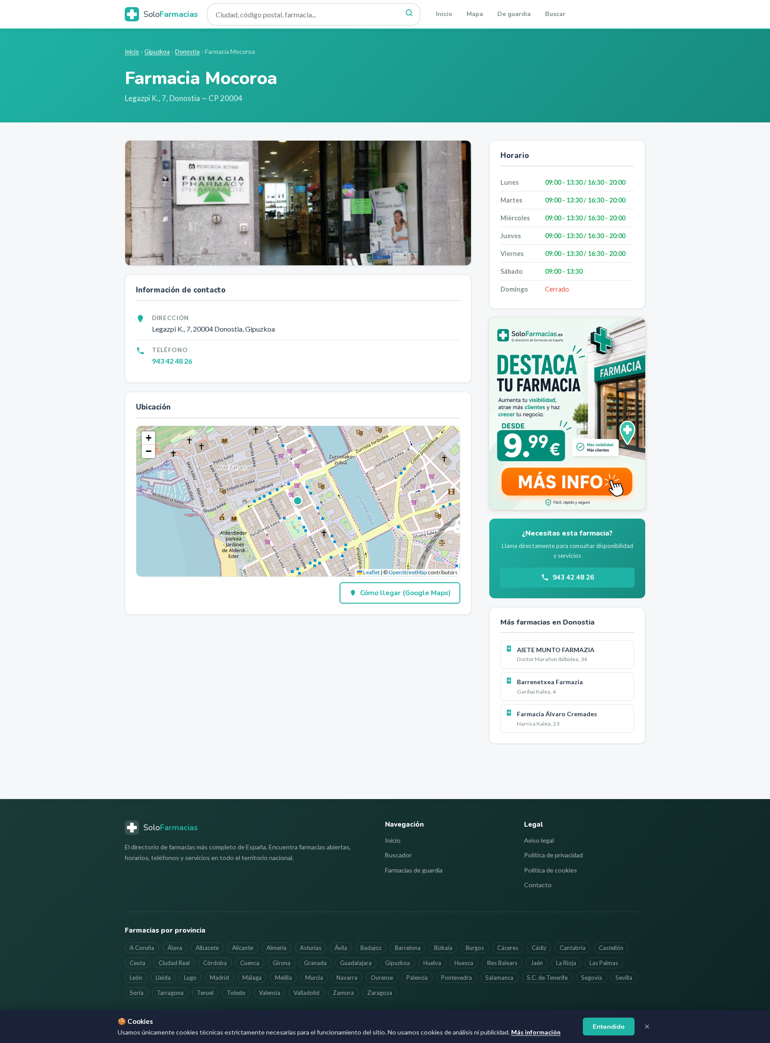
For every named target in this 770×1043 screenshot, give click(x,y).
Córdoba (215, 962)
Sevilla (623, 977)
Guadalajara (356, 962)
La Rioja (566, 962)
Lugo (190, 977)
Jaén (537, 962)
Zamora (343, 992)
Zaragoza (379, 992)
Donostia (187, 51)
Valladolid (306, 992)
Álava (175, 947)
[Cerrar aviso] (647, 1026)
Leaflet (371, 572)
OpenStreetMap (408, 572)
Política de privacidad (553, 855)
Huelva (432, 962)
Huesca (464, 962)
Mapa (475, 14)
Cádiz (539, 947)
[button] (298, 501)
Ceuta (137, 962)
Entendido (609, 1026)
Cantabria (573, 947)
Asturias (310, 947)
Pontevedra (456, 977)
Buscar (555, 14)
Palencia (417, 977)
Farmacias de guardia (413, 870)
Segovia (591, 977)
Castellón (611, 947)
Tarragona (170, 992)
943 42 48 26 (172, 361)
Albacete (207, 947)
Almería (276, 947)
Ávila (341, 947)
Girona (282, 962)
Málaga (252, 977)
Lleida (163, 977)
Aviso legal (539, 840)
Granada (315, 962)
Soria (136, 992)
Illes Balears (502, 962)
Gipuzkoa (157, 51)
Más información (536, 1032)
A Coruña (142, 947)
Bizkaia (443, 947)
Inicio (444, 14)
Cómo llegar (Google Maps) (405, 592)
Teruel (205, 992)
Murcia (314, 977)
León (136, 977)
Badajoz (370, 947)
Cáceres (507, 947)
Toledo (236, 992)
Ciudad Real (174, 962)
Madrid (219, 977)
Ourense (382, 977)
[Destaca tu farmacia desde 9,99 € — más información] (567, 414)
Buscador (398, 855)
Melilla (283, 977)
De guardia (514, 14)
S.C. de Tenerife (547, 977)
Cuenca (249, 962)
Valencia (269, 992)
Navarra (346, 977)
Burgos (475, 947)
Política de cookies (550, 870)
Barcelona (408, 947)
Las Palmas (604, 962)
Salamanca (499, 977)
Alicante (242, 947)
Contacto (538, 885)
